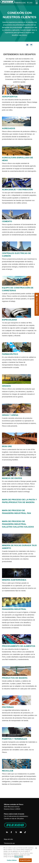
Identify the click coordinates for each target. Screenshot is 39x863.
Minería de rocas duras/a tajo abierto (19, 546)
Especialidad (9, 320)
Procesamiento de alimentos (18, 646)
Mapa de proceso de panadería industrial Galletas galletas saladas (18, 524)
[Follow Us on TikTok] (25, 832)
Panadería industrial (14, 609)
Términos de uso (9, 843)
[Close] (36, 848)
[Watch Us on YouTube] (21, 832)
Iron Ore (7, 446)
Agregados (8, 128)
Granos (6, 386)
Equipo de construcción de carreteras (17, 289)
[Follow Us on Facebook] (12, 832)
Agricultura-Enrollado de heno (17, 159)
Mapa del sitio (8, 839)
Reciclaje (7, 771)
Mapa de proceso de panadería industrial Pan (16, 511)
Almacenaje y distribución (17, 189)
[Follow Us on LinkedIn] (7, 832)
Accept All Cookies (25, 860)
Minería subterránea (14, 580)
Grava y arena (10, 415)
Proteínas (8, 707)
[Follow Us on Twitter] (16, 832)
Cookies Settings (12, 860)
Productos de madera (14, 678)
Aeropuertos (10, 97)
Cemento (7, 221)
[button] (17, 2)
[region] (19, 854)
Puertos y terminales (14, 739)
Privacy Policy (19, 856)
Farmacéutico (10, 354)
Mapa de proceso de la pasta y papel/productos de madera (19, 500)
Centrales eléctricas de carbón (16, 254)
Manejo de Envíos (12, 478)
